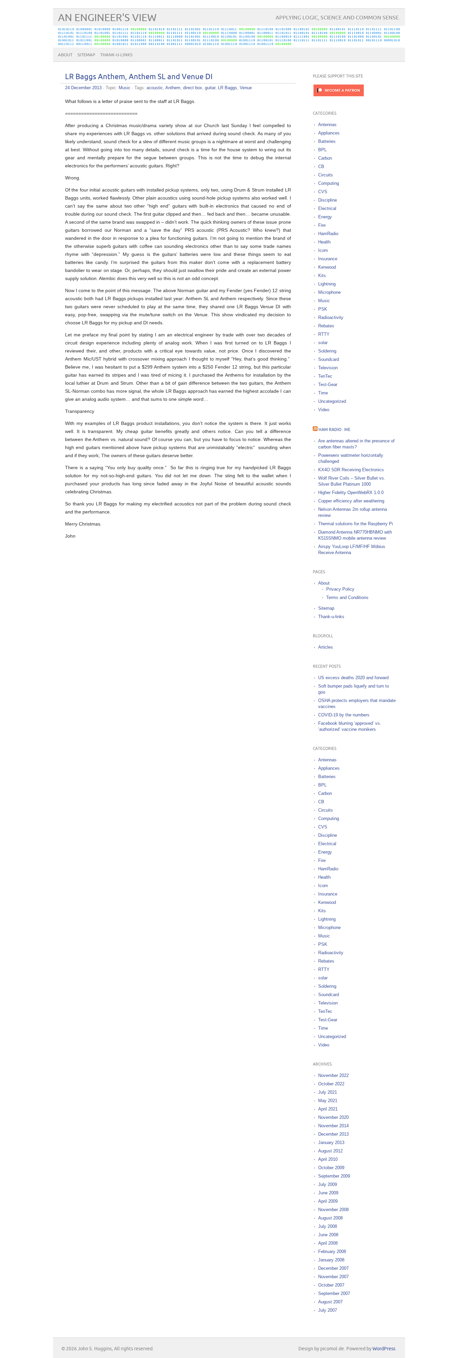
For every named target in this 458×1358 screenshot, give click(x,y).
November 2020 (333, 1117)
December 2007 (333, 1268)
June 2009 (328, 1192)
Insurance (327, 258)
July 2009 (327, 1184)
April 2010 (328, 1159)
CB (321, 166)
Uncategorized (332, 401)
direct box (192, 87)
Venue (246, 87)
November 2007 (333, 1276)
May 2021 (327, 1100)
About (65, 55)
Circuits (325, 174)
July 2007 (327, 1310)
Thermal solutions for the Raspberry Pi (355, 523)
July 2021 (327, 1092)
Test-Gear (327, 384)
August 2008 (330, 1217)
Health (324, 242)
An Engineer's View (107, 18)
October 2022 (331, 1083)
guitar (210, 87)
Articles (325, 647)
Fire (322, 225)
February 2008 (332, 1251)
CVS (322, 191)
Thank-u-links (116, 55)
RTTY (324, 334)
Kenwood (327, 267)
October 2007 (331, 1285)
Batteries (327, 141)
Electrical (327, 208)
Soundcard (328, 359)
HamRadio (328, 233)
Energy (325, 216)
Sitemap (86, 55)
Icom (323, 250)
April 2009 (328, 1201)
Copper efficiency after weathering (351, 500)
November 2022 (333, 1075)
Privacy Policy (340, 589)
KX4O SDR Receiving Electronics (351, 469)
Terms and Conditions (347, 597)
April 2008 (328, 1243)
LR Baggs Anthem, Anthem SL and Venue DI (139, 77)
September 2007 (334, 1293)
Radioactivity (330, 317)
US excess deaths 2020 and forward (353, 677)
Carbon (325, 158)
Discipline (327, 200)
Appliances (329, 132)
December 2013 (333, 1134)
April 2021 (328, 1108)
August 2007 (330, 1301)
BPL (322, 149)
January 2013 (331, 1142)
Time (323, 392)
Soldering (327, 351)
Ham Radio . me (334, 430)
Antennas (327, 124)
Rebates (326, 325)
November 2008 (333, 1209)
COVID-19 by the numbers (343, 714)
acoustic (155, 87)
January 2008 (331, 1259)
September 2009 (334, 1176)
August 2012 (330, 1150)
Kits (322, 275)
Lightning (327, 283)
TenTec (325, 376)
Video (323, 409)
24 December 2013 (83, 87)
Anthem (172, 87)
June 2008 (328, 1234)
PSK (322, 309)
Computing (328, 183)
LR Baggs (227, 87)
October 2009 (331, 1167)
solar (323, 342)
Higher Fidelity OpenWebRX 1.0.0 (351, 492)
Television (328, 367)
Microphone (329, 292)
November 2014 (333, 1125)
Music (124, 87)
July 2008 (327, 1226)
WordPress (384, 1348)
